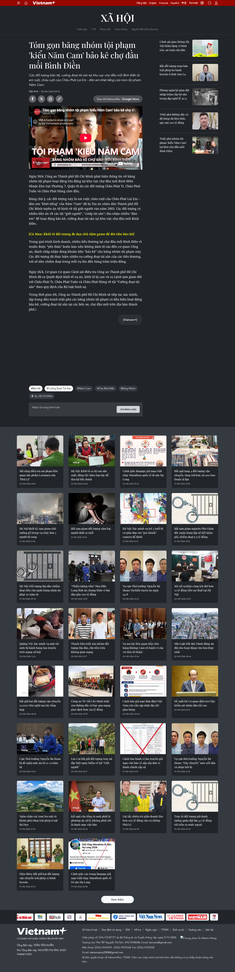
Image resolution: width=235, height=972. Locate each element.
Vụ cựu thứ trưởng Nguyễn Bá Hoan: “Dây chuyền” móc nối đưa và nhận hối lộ (194, 763)
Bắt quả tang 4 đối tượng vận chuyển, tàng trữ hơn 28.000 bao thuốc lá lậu (194, 475)
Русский (193, 3)
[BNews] (40, 917)
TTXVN (164, 929)
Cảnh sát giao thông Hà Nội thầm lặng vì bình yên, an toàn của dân (174, 46)
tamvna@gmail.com (160, 942)
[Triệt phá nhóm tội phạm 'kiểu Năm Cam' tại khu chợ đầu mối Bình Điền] (205, 145)
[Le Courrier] (175, 917)
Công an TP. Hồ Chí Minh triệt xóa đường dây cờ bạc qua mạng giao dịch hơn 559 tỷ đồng (90, 705)
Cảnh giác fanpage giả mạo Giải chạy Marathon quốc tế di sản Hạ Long (143, 475)
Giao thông (121, 29)
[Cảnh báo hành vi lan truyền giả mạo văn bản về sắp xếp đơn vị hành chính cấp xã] (143, 738)
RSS (128, 929)
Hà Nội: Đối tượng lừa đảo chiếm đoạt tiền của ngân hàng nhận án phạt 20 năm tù (40, 590)
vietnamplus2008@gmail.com (106, 952)
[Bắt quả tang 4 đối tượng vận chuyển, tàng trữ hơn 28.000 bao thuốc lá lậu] (195, 450)
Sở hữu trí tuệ (89, 929)
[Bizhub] (55, 917)
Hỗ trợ (137, 929)
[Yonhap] (123, 917)
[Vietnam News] (151, 917)
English (153, 2)
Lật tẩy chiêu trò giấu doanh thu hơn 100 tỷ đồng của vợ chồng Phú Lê (143, 820)
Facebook (32, 99)
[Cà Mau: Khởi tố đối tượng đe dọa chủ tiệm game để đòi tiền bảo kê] (81, 234)
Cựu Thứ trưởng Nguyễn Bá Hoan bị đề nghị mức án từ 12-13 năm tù (40, 763)
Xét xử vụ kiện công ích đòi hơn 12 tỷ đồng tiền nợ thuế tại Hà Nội (194, 590)
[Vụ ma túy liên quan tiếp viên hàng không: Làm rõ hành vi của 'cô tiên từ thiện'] (143, 623)
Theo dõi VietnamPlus (108, 99)
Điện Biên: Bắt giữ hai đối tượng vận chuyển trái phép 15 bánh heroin (39, 878)
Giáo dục (82, 29)
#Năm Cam (84, 388)
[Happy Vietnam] (98, 917)
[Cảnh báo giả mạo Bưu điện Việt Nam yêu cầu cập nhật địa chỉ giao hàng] (143, 681)
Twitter (41, 99)
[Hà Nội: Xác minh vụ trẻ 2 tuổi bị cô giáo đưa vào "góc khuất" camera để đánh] (143, 508)
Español (175, 2)
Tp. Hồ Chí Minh (43, 396)
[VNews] (214, 917)
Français (163, 2)
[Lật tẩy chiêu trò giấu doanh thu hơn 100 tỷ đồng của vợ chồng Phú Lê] (143, 796)
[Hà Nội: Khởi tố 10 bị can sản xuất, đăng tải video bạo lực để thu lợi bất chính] (91, 450)
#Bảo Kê (35, 388)
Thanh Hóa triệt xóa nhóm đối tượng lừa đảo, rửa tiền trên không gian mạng (90, 648)
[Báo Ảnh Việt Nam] (197, 917)
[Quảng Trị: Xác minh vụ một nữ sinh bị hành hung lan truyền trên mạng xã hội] (40, 623)
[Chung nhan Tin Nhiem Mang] (199, 937)
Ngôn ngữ (151, 929)
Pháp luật (105, 29)
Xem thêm (117, 899)
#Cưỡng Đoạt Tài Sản (59, 388)
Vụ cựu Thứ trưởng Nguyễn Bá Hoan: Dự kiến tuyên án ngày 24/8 (141, 590)
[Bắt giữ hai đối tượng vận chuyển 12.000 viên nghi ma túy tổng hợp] (40, 681)
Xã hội (117, 17)
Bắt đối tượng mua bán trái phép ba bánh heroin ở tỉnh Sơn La (174, 70)
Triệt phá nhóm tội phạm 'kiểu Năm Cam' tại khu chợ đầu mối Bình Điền (173, 145)
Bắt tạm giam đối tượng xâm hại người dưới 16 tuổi (91, 530)
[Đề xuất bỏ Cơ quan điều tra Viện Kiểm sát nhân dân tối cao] (195, 681)
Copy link (59, 99)
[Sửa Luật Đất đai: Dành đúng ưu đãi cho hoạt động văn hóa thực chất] (195, 623)
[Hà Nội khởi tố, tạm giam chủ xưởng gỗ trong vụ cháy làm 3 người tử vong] (40, 508)
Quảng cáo (194, 929)
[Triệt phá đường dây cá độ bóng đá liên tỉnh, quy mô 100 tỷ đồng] (205, 121)
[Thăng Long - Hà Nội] (202, 3)
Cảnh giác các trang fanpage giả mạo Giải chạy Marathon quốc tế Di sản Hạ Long (91, 878)
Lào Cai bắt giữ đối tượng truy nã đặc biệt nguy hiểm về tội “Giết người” (91, 763)
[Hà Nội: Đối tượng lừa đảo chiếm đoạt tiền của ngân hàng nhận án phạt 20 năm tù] (40, 566)
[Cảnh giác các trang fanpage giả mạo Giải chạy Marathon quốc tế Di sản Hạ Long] (91, 853)
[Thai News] (81, 917)
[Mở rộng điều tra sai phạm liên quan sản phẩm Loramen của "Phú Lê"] (40, 450)
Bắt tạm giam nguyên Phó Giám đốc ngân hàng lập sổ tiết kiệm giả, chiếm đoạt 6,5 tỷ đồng (194, 533)
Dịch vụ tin (178, 929)
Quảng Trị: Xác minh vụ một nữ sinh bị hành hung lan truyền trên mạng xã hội (39, 648)
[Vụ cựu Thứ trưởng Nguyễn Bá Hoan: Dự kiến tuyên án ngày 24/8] (143, 566)
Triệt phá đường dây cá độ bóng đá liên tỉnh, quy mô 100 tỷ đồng (174, 118)
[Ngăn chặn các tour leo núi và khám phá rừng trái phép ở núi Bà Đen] (40, 796)
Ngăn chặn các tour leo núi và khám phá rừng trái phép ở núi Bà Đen (38, 820)
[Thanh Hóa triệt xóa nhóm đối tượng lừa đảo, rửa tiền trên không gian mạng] (91, 623)
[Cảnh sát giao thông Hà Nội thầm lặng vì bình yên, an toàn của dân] (205, 48)
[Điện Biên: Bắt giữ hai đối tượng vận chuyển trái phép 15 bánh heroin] (40, 853)
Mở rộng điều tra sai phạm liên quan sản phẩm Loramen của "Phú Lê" (38, 475)
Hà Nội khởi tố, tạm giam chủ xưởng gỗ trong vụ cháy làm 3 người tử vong (37, 533)
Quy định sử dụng (111, 929)
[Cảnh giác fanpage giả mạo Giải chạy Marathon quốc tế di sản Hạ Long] (143, 450)
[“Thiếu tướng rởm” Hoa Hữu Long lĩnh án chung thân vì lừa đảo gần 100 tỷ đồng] (91, 566)
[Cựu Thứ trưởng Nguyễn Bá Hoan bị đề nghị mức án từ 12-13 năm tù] (40, 738)
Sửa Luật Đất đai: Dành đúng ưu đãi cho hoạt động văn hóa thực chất (194, 648)
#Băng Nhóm (128, 388)
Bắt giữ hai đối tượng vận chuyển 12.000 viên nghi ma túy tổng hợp (40, 705)
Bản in (50, 99)
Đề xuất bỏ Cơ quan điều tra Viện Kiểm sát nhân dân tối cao (194, 703)
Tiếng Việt (141, 2)
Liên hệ (209, 929)
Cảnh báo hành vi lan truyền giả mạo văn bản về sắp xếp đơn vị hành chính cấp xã (143, 763)
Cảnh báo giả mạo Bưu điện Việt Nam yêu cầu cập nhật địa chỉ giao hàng (142, 705)
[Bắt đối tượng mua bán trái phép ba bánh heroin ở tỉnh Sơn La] (205, 72)
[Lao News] (69, 917)
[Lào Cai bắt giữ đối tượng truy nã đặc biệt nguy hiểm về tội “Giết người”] (91, 738)
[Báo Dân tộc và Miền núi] (21, 917)
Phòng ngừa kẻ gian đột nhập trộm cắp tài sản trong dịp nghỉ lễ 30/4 (174, 94)
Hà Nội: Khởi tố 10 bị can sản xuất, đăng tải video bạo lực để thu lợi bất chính (90, 475)
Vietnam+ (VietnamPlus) (44, 2)
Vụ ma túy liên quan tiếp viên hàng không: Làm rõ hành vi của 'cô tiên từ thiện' (143, 648)
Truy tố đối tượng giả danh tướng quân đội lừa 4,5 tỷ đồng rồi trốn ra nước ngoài (193, 820)
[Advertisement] (86, 352)
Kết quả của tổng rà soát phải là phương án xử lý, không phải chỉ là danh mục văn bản (91, 820)
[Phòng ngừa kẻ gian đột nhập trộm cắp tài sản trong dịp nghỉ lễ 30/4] (205, 96)
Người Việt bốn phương (145, 29)
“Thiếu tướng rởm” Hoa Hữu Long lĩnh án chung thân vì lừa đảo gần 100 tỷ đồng (90, 590)
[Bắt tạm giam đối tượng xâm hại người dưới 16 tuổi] (91, 508)
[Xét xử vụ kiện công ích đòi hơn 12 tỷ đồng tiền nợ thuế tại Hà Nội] (195, 566)
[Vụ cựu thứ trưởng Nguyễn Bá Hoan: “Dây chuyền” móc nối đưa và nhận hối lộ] (195, 738)
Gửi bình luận (128, 409)
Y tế (94, 29)
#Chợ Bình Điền (105, 388)
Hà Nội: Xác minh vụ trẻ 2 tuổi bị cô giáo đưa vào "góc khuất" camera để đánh (143, 533)
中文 (184, 2)
